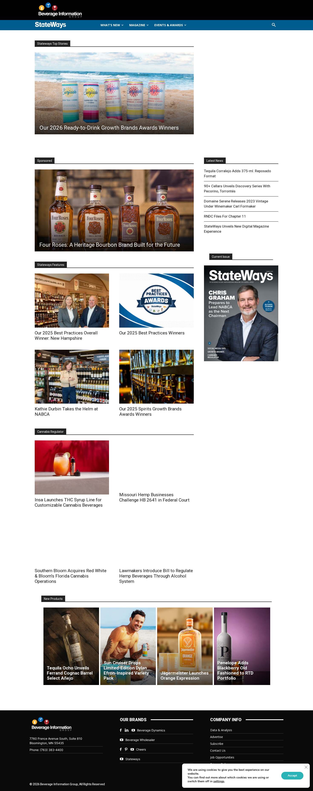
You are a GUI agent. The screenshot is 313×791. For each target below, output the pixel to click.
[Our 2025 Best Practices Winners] (156, 300)
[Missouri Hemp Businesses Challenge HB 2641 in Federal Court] (156, 464)
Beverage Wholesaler (140, 740)
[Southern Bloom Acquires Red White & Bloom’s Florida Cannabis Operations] (72, 541)
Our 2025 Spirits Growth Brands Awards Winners (150, 411)
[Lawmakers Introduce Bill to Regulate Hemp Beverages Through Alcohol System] (156, 541)
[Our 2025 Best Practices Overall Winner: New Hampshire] (72, 300)
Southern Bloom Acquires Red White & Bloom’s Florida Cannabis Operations (70, 576)
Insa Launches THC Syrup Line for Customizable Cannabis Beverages (69, 502)
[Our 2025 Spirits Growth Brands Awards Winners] (156, 377)
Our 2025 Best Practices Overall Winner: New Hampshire (66, 335)
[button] (274, 25)
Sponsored (44, 160)
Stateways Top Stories (52, 43)
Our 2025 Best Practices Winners (152, 332)
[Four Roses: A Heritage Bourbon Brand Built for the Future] (114, 210)
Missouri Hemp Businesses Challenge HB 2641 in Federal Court (154, 497)
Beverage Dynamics (151, 730)
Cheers (141, 749)
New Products (53, 598)
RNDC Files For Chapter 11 (225, 216)
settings (218, 781)
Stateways (132, 759)
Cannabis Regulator (50, 431)
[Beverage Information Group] (74, 10)
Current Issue (221, 256)
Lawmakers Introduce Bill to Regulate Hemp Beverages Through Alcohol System (156, 576)
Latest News (215, 160)
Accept (292, 776)
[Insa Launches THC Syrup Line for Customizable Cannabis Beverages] (72, 467)
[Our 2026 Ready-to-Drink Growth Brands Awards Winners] (114, 93)
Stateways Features (50, 265)
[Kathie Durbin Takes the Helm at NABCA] (72, 377)
